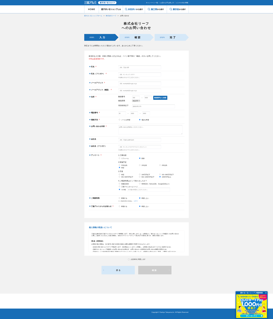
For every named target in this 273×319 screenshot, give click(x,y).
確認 (154, 270)
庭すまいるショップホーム (93, 16)
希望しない (145, 198)
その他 (124, 189)
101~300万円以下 (168, 174)
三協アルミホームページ (129, 186)
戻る (118, 270)
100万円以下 (146, 174)
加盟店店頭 (125, 184)
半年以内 (124, 165)
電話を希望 (145, 120)
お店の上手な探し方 (167, 3)
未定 (122, 168)
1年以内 (144, 165)
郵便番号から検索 (160, 98)
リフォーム (125, 158)
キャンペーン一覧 (152, 3)
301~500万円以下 (127, 177)
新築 (143, 158)
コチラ (136, 201)
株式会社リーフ (111, 16)
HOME (91, 9)
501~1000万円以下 (148, 177)
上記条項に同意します (138, 259)
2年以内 (164, 165)
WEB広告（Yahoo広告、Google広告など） (156, 184)
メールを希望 (125, 120)
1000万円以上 (166, 177)
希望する (124, 198)
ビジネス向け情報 (182, 3)
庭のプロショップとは (111, 9)
